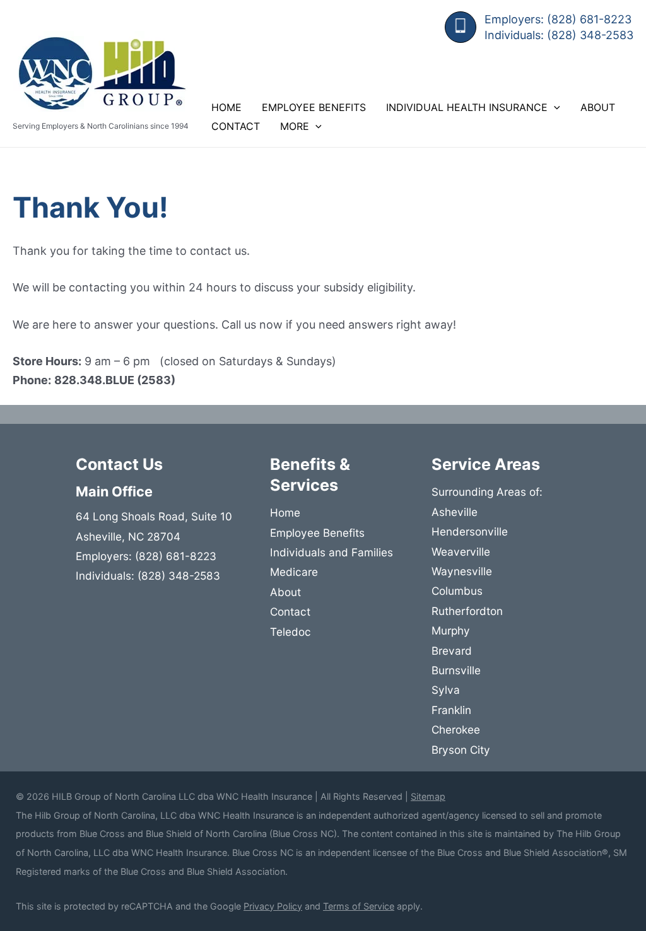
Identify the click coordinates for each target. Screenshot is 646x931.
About (597, 107)
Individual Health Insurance (467, 107)
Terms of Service (358, 906)
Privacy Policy (273, 906)
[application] (554, 107)
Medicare (294, 571)
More (294, 126)
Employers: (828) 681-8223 (557, 19)
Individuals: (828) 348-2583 (558, 35)
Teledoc (290, 631)
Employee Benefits (314, 107)
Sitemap (428, 796)
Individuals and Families (331, 552)
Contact (235, 126)
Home (226, 107)
